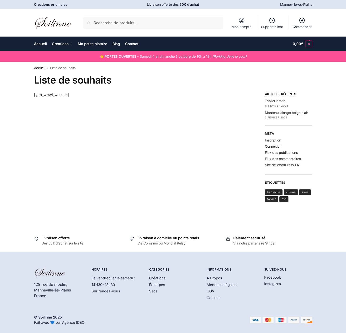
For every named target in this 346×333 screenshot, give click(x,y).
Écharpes (157, 284)
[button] (302, 44)
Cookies (213, 297)
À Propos (214, 278)
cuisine (291, 192)
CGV (210, 291)
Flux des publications (281, 152)
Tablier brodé (275, 101)
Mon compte (241, 27)
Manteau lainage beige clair (286, 113)
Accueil (39, 68)
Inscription (273, 140)
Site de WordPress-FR (282, 165)
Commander (302, 27)
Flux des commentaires (283, 159)
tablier (271, 199)
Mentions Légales (222, 284)
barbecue (273, 192)
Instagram (272, 283)
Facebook (272, 277)
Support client (272, 27)
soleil (305, 192)
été (284, 199)
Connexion (273, 146)
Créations (157, 278)
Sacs (153, 291)
